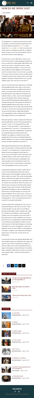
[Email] (20, 265)
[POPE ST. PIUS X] (6, 351)
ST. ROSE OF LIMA (16, 340)
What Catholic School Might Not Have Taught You (6, 282)
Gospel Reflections (4, 300)
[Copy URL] (23, 265)
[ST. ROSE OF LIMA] (6, 342)
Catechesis (4, 291)
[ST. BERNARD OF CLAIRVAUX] (6, 360)
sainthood (22, 46)
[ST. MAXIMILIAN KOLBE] (6, 378)
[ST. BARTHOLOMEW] (6, 333)
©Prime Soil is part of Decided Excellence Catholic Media (17, 394)
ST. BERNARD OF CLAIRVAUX (19, 358)
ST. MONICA (15, 322)
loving (17, 48)
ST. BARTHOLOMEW (16, 331)
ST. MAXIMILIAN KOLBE (17, 376)
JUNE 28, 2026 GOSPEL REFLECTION (21, 295)
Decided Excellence (16, 315)
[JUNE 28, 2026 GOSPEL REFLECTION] (6, 298)
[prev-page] (3, 304)
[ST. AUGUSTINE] (6, 315)
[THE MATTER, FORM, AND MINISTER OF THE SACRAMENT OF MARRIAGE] (6, 280)
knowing (11, 48)
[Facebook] (8, 265)
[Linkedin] (16, 265)
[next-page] (5, 304)
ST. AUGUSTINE (15, 313)
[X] (12, 265)
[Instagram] (18, 391)
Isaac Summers (6, 12)
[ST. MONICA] (6, 324)
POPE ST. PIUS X (15, 349)
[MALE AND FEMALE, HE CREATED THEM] (6, 289)
